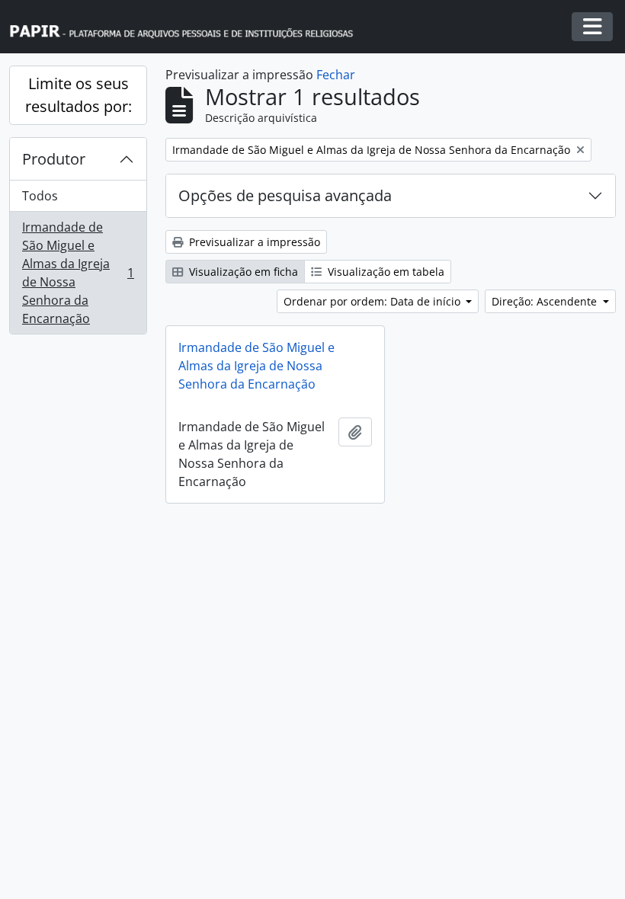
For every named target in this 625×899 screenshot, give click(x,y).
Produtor (53, 159)
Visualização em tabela (384, 271)
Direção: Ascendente (546, 301)
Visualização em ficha (242, 271)
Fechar (335, 74)
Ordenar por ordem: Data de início (373, 301)
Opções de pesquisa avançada (285, 195)
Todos (40, 195)
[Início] (188, 27)
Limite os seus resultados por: (78, 95)
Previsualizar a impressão (253, 242)
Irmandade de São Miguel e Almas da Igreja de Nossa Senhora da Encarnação (77, 273)
